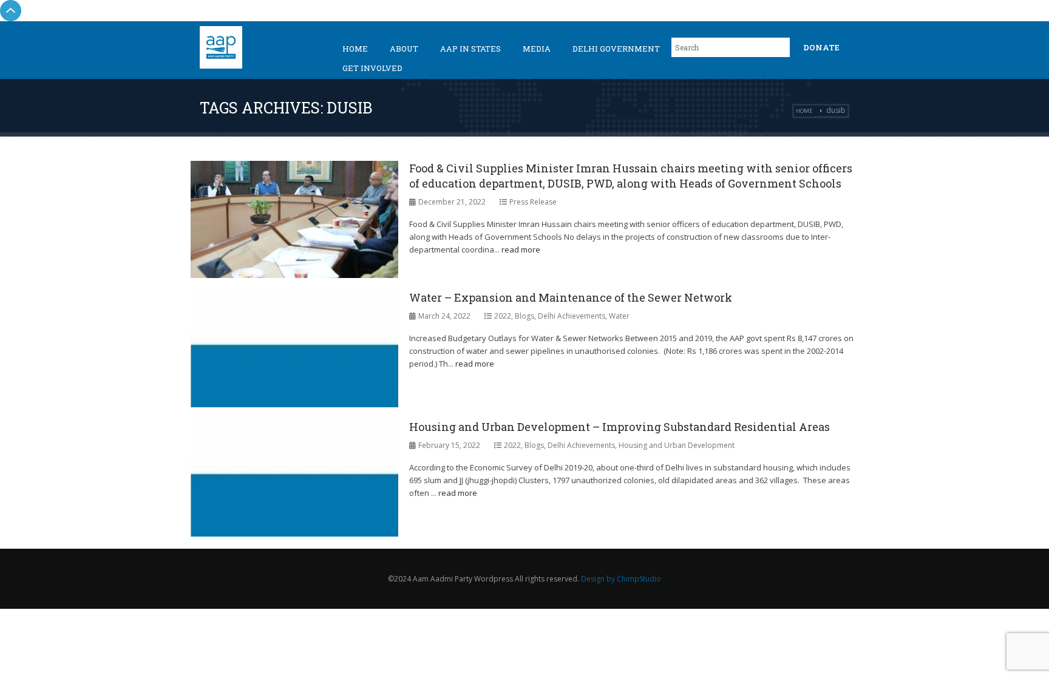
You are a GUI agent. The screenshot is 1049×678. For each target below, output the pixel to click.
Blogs (524, 315)
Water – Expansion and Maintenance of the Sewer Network (570, 297)
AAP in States (470, 48)
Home (355, 48)
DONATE (821, 47)
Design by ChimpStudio (621, 579)
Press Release (533, 201)
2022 (502, 315)
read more (520, 249)
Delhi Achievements (571, 315)
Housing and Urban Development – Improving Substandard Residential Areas (619, 426)
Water (619, 315)
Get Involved (372, 68)
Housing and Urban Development (677, 445)
